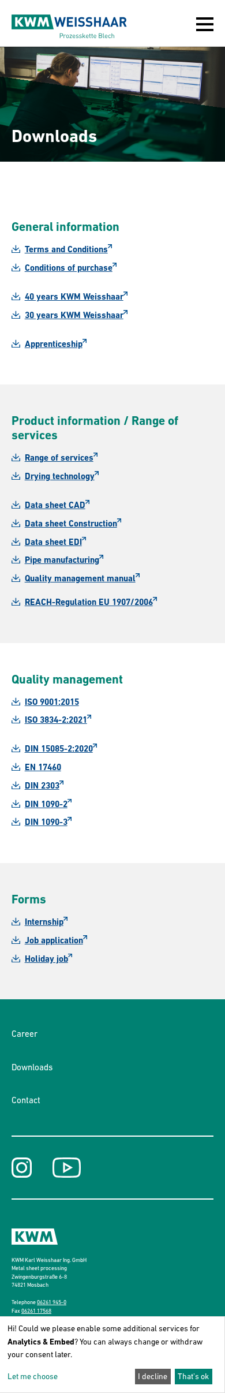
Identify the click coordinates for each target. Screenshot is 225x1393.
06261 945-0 (51, 1302)
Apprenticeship (53, 344)
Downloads (32, 1067)
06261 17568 (36, 1311)
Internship (44, 922)
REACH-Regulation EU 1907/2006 (89, 602)
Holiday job (46, 959)
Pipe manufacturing (62, 560)
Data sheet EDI (53, 542)
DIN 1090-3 (46, 822)
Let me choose (32, 1376)
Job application (54, 940)
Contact (26, 1100)
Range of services (59, 458)
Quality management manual (80, 578)
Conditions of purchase (68, 268)
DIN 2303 (42, 785)
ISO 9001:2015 (52, 702)
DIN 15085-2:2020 (59, 749)
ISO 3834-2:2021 (56, 720)
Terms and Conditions (66, 249)
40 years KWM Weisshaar (74, 297)
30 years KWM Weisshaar (74, 315)
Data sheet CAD (55, 505)
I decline (152, 1376)
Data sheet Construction (71, 523)
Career (25, 1034)
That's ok (193, 1376)
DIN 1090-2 (46, 804)
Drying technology (60, 476)
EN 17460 (43, 767)
